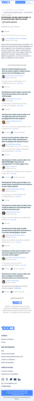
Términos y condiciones (8, 359)
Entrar (29, 2)
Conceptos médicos (7, 371)
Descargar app (20, 2)
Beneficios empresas (7, 339)
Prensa (3, 342)
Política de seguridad (7, 362)
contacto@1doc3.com (9, 383)
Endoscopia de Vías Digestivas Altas (13, 12)
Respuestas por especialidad (9, 374)
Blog (2, 351)
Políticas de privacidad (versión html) (12, 356)
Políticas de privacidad (8, 354)
